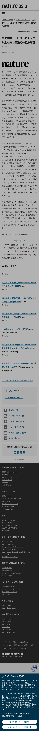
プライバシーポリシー (14, 707)
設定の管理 (6, 716)
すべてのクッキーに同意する (20, 722)
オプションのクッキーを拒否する (19, 727)
